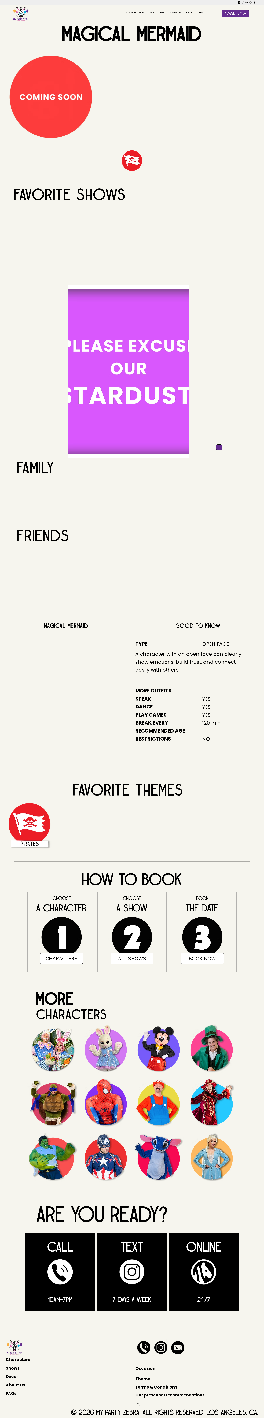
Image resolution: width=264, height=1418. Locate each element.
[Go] (219, 447)
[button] (200, 12)
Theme (142, 1379)
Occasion (145, 1368)
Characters (18, 1360)
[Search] (138, 1404)
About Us (15, 1385)
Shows (13, 1368)
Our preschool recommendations (170, 1395)
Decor (12, 1376)
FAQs (11, 1393)
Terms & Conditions (156, 1387)
